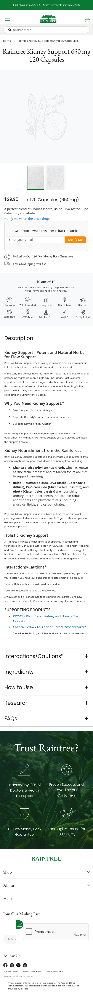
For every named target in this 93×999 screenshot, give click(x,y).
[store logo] (48, 19)
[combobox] (46, 29)
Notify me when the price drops (27, 219)
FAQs (10, 718)
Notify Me (75, 240)
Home (7, 41)
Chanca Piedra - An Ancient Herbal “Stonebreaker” (49, 627)
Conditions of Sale (54, 971)
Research (16, 703)
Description (18, 338)
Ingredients (19, 671)
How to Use (18, 687)
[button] (56, 177)
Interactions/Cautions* (34, 656)
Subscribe (19, 924)
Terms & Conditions (31, 971)
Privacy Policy (11, 971)
